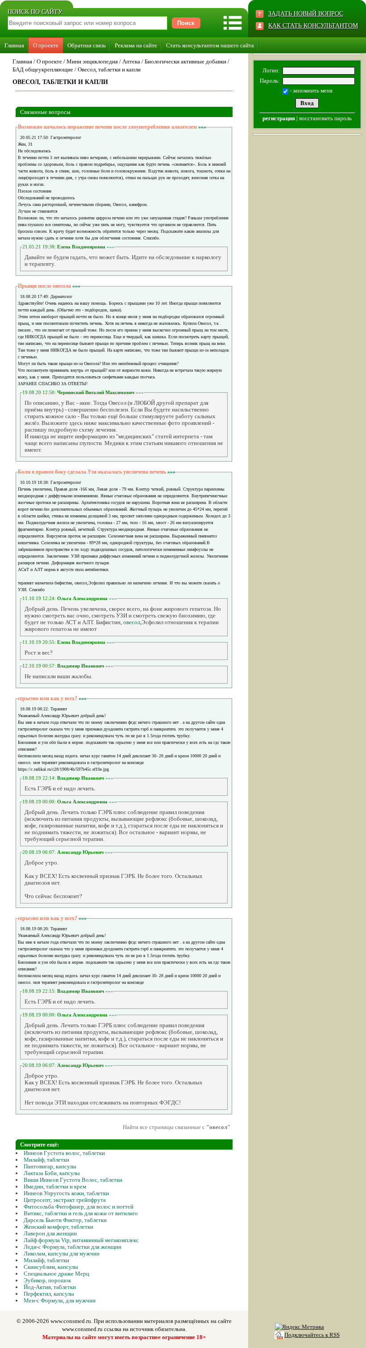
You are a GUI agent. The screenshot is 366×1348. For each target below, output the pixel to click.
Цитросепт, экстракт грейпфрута (65, 1200)
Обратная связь (86, 45)
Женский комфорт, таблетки (58, 1226)
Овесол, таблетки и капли (109, 69)
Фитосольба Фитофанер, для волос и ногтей (78, 1206)
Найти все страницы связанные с (176, 1127)
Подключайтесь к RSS (312, 1334)
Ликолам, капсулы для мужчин (62, 1253)
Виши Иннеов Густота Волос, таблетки (73, 1179)
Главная (14, 45)
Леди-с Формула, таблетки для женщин (72, 1246)
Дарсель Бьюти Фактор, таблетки (65, 1220)
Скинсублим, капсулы (51, 1267)
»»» (202, 127)
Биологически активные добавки (185, 61)
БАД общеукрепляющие (42, 69)
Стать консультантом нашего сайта (210, 45)
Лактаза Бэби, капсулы (52, 1173)
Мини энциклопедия (92, 61)
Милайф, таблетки (46, 1159)
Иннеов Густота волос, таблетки (64, 1153)
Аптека (131, 61)
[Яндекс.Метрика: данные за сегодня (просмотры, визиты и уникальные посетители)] (299, 1327)
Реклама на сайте (136, 45)
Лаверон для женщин (50, 1233)
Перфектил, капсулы (49, 1293)
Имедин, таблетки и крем (55, 1186)
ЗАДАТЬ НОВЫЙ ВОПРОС (305, 13)
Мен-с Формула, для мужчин (60, 1300)
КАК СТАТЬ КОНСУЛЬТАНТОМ (313, 25)
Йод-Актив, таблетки (50, 1287)
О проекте (45, 45)
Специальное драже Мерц (56, 1273)
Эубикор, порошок (47, 1280)
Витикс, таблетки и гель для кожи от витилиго (81, 1213)
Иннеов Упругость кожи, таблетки (66, 1193)
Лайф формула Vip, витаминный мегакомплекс (81, 1240)
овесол (131, 622)
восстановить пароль (325, 118)
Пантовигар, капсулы (50, 1166)
